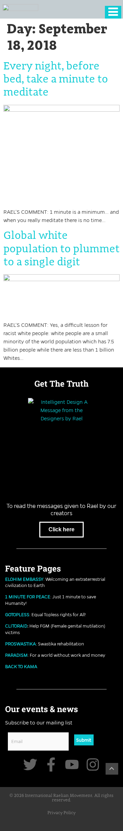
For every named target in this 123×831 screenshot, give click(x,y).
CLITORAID (16, 626)
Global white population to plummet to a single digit (61, 249)
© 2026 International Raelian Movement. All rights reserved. (61, 798)
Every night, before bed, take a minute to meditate (55, 79)
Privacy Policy (61, 813)
